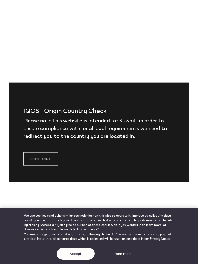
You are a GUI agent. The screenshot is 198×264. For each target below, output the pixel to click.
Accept (76, 253)
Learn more (122, 253)
